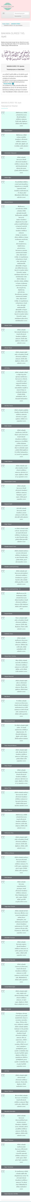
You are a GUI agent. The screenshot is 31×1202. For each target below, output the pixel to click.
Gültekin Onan (9, 633)
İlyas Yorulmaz (9, 1167)
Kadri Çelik (8, 1009)
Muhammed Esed (10, 721)
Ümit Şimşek (8, 877)
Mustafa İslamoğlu (10, 1111)
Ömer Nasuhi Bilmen (11, 745)
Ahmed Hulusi (9, 202)
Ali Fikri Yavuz (9, 405)
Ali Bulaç (7, 368)
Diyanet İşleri (8, 130)
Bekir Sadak (8, 426)
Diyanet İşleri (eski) (10, 481)
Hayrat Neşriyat (9, 676)
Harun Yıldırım (9, 1091)
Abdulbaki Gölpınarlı (10, 153)
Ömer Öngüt (8, 765)
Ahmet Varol (8, 348)
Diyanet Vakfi (8, 504)
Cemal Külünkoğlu (10, 987)
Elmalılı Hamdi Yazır (10, 546)
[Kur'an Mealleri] (7, 6)
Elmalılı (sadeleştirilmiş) (12, 566)
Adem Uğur (8, 177)
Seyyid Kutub (8, 613)
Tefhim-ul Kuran (9, 853)
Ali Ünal (7, 1071)
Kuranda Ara (18, 16)
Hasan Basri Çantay (10, 656)
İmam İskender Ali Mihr (11, 1194)
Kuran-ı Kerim (6, 23)
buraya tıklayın (7, 83)
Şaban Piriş (8, 788)
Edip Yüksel (8, 524)
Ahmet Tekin (8, 325)
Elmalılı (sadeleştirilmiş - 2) (12, 589)
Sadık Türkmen (9, 1140)
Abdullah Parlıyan (10, 937)
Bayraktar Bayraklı (10, 960)
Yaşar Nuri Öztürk (10, 906)
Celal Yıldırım (8, 461)
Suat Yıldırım (8, 810)
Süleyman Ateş (9, 833)
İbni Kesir (7, 696)
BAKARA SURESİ (15, 23)
